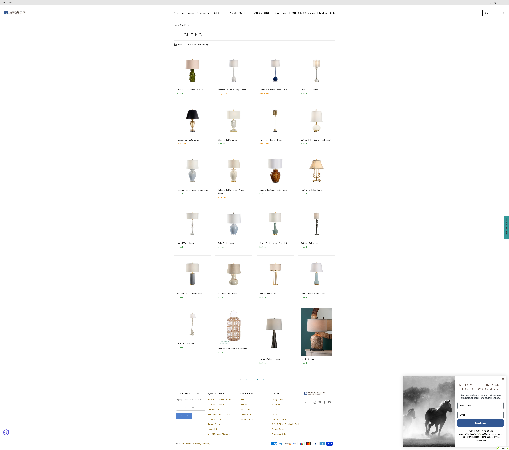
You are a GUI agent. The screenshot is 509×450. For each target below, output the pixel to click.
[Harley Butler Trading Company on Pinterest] (320, 402)
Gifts (242, 399)
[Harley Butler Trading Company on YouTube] (329, 402)
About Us (276, 404)
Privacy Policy (214, 424)
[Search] (503, 13)
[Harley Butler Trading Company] (15, 13)
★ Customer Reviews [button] (506, 227)
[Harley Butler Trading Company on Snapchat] (324, 402)
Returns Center (278, 429)
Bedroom (244, 404)
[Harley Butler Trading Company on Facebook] (310, 402)
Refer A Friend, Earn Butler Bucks (286, 424)
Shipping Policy (214, 419)
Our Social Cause (279, 419)
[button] (217, 13)
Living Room (245, 414)
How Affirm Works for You (219, 399)
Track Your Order (279, 434)
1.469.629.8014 (8, 2)
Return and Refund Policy (219, 414)
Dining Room (245, 409)
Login (495, 2)
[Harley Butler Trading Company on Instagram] (315, 402)
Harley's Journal (278, 399)
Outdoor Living (246, 419)
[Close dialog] (503, 379)
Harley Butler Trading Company (197, 443)
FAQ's (274, 414)
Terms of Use (214, 409)
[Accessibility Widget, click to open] (6, 432)
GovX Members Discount (219, 434)
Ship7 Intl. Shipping (216, 404)
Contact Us (276, 409)
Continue (480, 423)
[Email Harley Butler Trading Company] (306, 402)
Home (176, 25)
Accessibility (213, 429)
